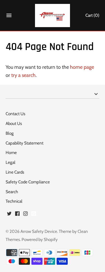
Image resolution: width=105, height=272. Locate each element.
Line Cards (15, 172)
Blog (10, 133)
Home (11, 152)
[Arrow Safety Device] (52, 15)
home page (82, 67)
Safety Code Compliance (28, 182)
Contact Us (15, 113)
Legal (10, 162)
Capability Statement (24, 143)
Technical (14, 201)
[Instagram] (25, 215)
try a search (23, 75)
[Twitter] (9, 215)
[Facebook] (17, 215)
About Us (14, 123)
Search (12, 191)
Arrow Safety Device (38, 231)
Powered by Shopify (40, 239)
